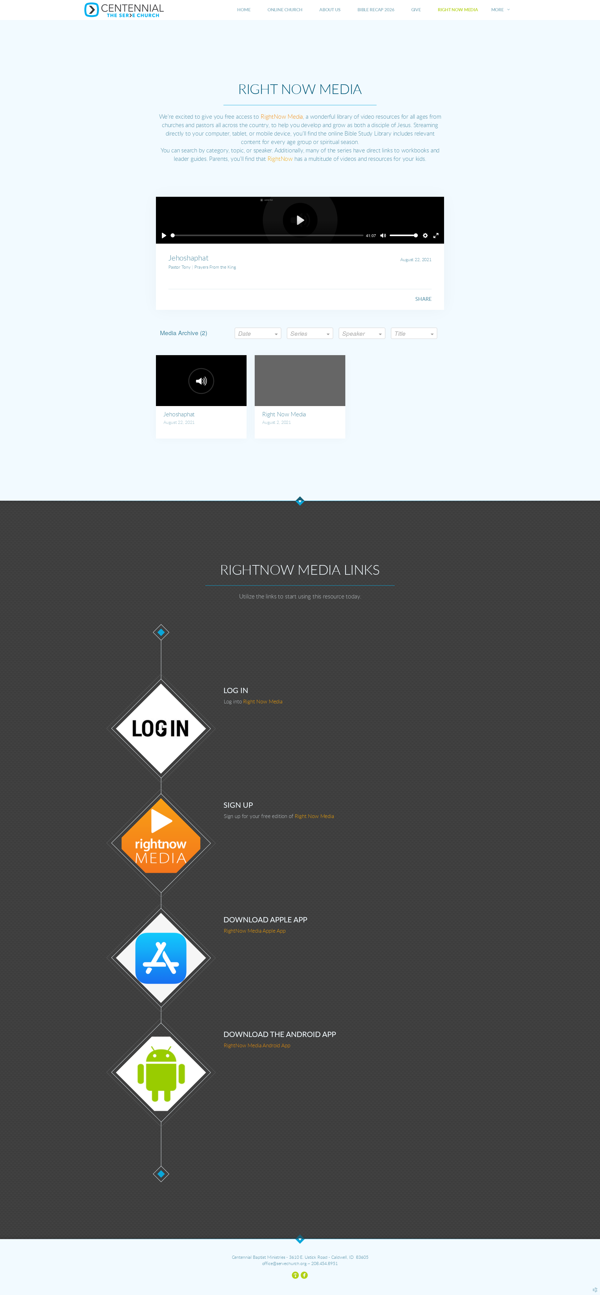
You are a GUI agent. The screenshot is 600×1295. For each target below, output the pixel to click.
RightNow (280, 159)
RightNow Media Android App (257, 1045)
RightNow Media (282, 117)
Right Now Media (262, 701)
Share (423, 299)
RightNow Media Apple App (255, 931)
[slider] (267, 235)
